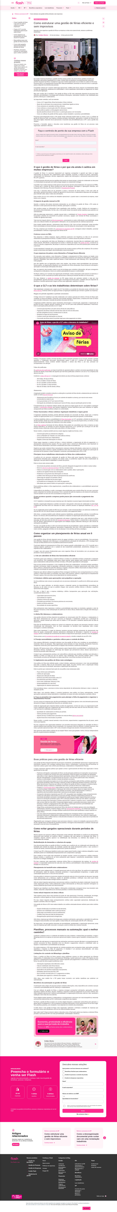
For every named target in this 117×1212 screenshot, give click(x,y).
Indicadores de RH (80, 1163)
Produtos (93, 1165)
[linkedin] (95, 1044)
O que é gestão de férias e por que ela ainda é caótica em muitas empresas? (21, 24)
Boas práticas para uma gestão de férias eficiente (21, 41)
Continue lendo (48, 1142)
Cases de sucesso (96, 1167)
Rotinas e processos (78, 1194)
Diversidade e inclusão (62, 1168)
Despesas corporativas (61, 1180)
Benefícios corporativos (35, 8)
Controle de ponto (80, 1189)
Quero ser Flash (99, 3)
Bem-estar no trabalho (62, 1172)
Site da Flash (85, 3)
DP (24, 8)
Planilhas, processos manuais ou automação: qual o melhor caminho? (20, 51)
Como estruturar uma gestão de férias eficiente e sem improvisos (55, 1136)
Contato (45, 1168)
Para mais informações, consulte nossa (59, 1204)
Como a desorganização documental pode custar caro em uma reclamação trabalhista (88, 1138)
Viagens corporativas (61, 1184)
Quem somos (46, 1163)
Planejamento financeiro (62, 1187)
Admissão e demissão (78, 1191)
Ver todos (16, 1144)
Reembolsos (61, 1182)
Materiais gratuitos (100, 8)
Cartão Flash (32, 1171)
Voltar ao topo (100, 1196)
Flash (67, 8)
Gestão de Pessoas (34, 1165)
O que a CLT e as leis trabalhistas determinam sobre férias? (20, 31)
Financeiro (59, 8)
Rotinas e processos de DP (21, 14)
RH (19, 8)
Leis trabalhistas (49, 8)
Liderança (61, 1163)
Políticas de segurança (49, 1165)
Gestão (13, 8)
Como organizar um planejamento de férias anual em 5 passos (20, 36)
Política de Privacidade (73, 1204)
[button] (41, 1137)
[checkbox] (82, 1074)
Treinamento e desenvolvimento (79, 1166)
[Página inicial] (13, 14)
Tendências (61, 1165)
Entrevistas (61, 1170)
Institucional (94, 1163)
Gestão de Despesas (34, 1168)
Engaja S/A (45, 1170)
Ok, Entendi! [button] (86, 1208)
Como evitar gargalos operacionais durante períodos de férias (20, 46)
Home (44, 1160)
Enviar (83, 1110)
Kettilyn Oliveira (43, 35)
